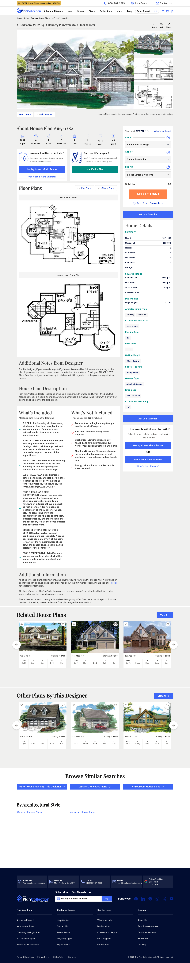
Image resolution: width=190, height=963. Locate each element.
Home (19, 18)
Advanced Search (53, 11)
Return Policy (63, 932)
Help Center (63, 920)
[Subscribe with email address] (107, 899)
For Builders (103, 944)
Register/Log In (64, 938)
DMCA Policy (58, 957)
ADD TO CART (148, 194)
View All (162, 695)
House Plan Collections (28, 944)
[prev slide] (16, 644)
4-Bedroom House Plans (146, 786)
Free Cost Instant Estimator (148, 459)
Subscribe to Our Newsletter (73, 892)
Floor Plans (25, 114)
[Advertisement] (95, 845)
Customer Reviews (147, 932)
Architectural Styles (26, 938)
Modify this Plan (95, 169)
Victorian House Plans (82, 812)
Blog (129, 11)
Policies (113, 583)
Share (169, 27)
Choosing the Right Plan (28, 932)
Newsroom (143, 938)
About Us (142, 920)
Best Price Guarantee (148, 926)
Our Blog (142, 944)
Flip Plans (86, 188)
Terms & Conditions (25, 957)
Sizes (92, 11)
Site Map (72, 957)
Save (154, 27)
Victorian (142, 315)
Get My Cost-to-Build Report (42, 169)
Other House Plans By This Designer (40, 786)
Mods (119, 11)
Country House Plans (40, 18)
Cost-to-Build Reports (108, 932)
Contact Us (62, 926)
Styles (80, 11)
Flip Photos (46, 114)
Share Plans (108, 188)
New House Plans (25, 926)
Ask (161, 27)
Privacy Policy (43, 957)
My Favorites (63, 944)
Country (130, 315)
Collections (105, 11)
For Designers (104, 938)
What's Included (105, 920)
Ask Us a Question (147, 214)
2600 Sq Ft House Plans (93, 786)
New (70, 11)
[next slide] (173, 644)
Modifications (103, 926)
